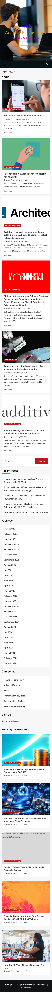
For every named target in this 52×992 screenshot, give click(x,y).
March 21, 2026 (18, 775)
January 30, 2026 (18, 180)
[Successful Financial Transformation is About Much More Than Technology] (26, 799)
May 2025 (8, 580)
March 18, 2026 (18, 922)
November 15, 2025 (19, 308)
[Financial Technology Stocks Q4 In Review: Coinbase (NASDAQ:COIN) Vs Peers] (26, 897)
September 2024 (11, 622)
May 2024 (8, 642)
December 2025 (11, 544)
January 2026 (10, 539)
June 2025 (8, 575)
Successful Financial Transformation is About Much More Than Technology (25, 489)
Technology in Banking (14, 706)
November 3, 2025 (19, 373)
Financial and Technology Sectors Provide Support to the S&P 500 (23, 480)
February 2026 (10, 534)
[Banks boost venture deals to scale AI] (26, 96)
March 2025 (9, 591)
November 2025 (11, 549)
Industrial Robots (11, 360)
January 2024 (10, 663)
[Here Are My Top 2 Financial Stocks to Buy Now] (26, 946)
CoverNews (39, 984)
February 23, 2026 (19, 119)
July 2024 (8, 632)
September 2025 (11, 560)
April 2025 (8, 585)
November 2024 (11, 611)
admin (8, 119)
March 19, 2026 (18, 873)
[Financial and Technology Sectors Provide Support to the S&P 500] (26, 750)
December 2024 (11, 606)
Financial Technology (12, 109)
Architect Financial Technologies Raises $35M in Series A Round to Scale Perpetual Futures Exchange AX (25, 235)
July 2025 (8, 570)
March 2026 (9, 529)
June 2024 (8, 637)
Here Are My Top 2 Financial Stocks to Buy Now (26, 512)
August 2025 (10, 565)
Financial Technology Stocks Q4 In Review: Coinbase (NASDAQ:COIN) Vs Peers (23, 505)
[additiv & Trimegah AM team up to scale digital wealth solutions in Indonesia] (26, 411)
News (6, 690)
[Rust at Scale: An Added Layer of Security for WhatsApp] (26, 154)
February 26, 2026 (19, 971)
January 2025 (10, 601)
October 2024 (10, 616)
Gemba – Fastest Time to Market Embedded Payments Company (24, 497)
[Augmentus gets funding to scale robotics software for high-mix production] (26, 347)
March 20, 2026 (18, 824)
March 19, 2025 (18, 437)
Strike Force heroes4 (11, 721)
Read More (8, 133)
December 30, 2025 (20, 241)
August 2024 (10, 627)
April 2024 (8, 647)
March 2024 (9, 653)
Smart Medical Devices (14, 701)
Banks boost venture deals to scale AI (23, 115)
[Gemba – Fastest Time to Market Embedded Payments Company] (26, 848)
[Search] (47, 64)
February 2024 (10, 658)
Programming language (13, 167)
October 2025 (10, 554)
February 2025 (10, 596)
